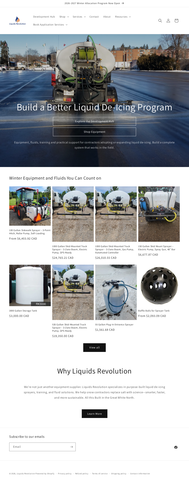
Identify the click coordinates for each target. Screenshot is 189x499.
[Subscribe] (71, 447)
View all (94, 347)
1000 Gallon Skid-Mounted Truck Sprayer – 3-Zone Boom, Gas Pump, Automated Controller (114, 249)
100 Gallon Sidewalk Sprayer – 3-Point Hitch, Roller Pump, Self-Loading (29, 232)
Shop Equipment (94, 131)
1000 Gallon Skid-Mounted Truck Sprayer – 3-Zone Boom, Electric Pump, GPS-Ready (69, 249)
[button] (64, 16)
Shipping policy (118, 473)
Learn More (94, 413)
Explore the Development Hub (94, 121)
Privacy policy (65, 473)
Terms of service (100, 473)
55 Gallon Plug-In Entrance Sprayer (114, 324)
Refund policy (81, 473)
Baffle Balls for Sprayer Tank (153, 310)
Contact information (140, 473)
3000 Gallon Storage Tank (23, 310)
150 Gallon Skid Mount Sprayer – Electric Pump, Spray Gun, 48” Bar (156, 248)
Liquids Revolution (26, 473)
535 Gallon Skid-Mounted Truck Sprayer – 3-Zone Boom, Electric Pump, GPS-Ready (69, 327)
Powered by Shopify (44, 473)
